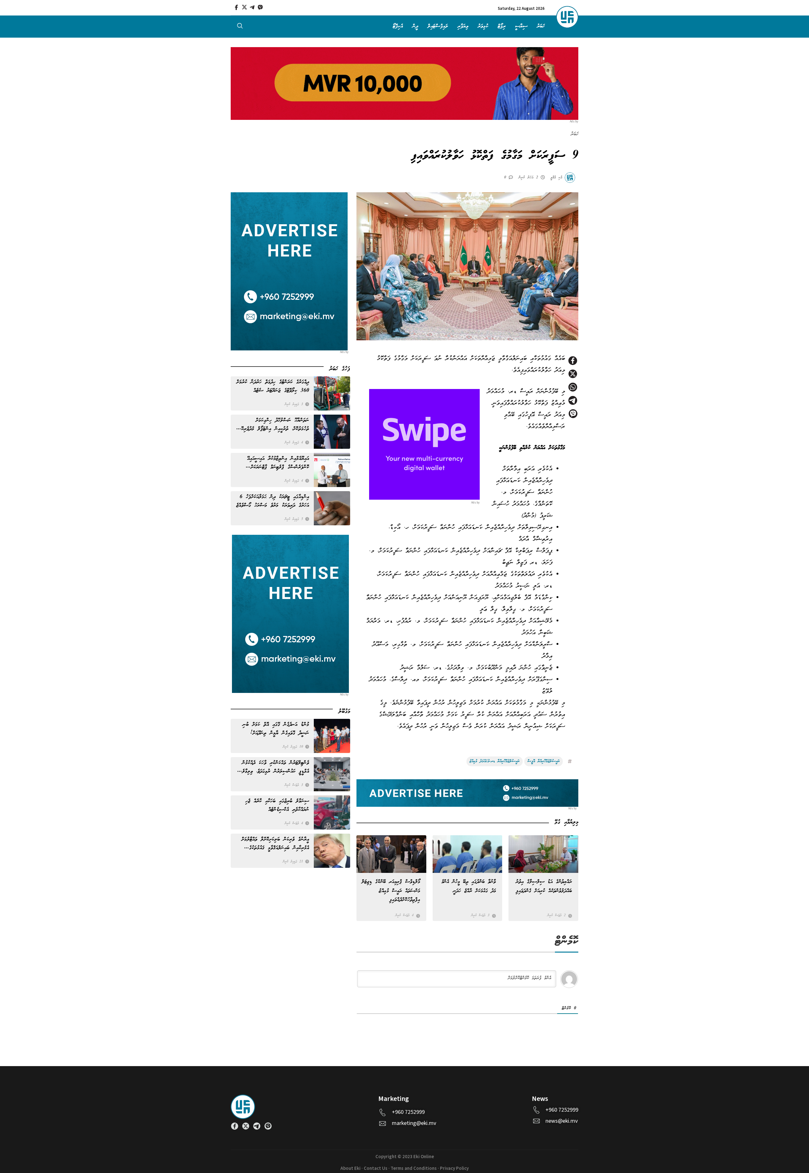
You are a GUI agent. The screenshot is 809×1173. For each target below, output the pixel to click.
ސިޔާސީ (521, 26)
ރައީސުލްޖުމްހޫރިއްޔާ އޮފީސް (543, 761)
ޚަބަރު (540, 26)
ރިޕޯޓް (502, 26)
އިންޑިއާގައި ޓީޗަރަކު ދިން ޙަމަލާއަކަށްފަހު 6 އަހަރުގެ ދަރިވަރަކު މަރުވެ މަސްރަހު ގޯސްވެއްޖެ (272, 501)
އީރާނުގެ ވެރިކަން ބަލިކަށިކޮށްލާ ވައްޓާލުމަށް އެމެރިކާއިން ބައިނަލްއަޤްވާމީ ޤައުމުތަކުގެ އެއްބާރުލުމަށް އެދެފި (275, 843)
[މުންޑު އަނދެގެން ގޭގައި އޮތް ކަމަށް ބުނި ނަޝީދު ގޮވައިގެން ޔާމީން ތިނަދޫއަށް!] (332, 736)
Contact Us (375, 1168)
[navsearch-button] (240, 27)
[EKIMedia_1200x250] (404, 83)
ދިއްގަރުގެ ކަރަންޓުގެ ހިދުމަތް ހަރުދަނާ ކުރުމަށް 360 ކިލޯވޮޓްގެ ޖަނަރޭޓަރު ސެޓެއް (272, 386)
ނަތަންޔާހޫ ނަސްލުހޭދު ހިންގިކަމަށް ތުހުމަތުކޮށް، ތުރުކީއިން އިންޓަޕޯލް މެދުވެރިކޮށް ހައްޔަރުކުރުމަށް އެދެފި (273, 424)
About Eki (350, 1168)
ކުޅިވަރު (483, 26)
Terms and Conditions (414, 1168)
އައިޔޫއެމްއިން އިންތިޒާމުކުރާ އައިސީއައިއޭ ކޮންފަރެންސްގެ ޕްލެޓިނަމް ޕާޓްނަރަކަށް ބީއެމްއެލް (278, 463)
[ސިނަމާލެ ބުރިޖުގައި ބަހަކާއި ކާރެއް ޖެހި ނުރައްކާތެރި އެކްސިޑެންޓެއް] (332, 812)
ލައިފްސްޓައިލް (438, 26)
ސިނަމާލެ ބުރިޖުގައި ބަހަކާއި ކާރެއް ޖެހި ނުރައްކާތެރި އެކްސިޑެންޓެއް (277, 805)
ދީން (415, 26)
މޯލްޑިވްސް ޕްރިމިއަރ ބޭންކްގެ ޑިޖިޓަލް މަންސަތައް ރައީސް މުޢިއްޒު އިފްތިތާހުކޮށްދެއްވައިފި (391, 891)
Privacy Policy (454, 1168)
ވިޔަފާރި (463, 26)
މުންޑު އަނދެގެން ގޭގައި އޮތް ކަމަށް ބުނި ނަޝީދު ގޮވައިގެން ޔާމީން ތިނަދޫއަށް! (276, 729)
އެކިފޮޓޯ (398, 26)
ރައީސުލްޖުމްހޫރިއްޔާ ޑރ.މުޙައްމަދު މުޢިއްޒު (495, 761)
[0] (512, 176)
